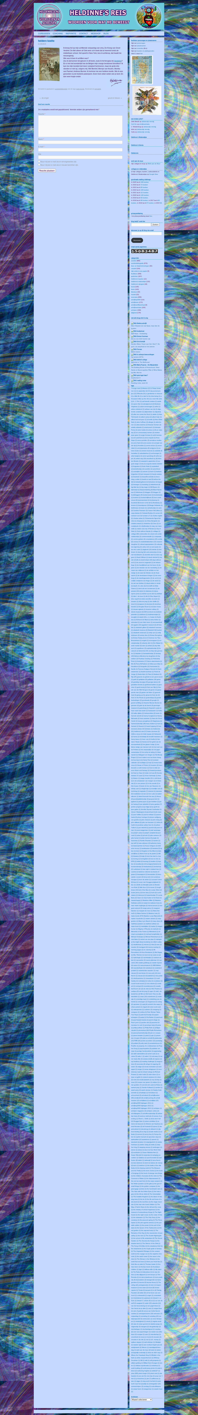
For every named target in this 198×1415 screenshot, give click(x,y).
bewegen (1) (137, 484)
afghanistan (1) (149, 412)
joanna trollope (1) (150, 814)
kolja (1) (144, 856)
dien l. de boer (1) (139, 596)
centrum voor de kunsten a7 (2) (141, 515)
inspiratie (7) (144, 791)
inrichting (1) (135, 791)
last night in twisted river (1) (152, 869)
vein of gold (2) (138, 1311)
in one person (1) (141, 783)
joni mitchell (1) (143, 827)
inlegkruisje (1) (146, 788)
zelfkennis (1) (155, 1378)
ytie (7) (149, 1378)
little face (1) (144, 887)
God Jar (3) (156, 695)
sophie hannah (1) (142, 1137)
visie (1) (135, 1324)
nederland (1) (149, 968)
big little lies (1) (136, 487)
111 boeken (144, 192)
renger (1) (141, 1069)
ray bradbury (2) (136, 1061)
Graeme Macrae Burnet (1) (152, 703)
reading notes (141, 380)
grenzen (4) (135, 705)
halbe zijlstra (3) (138, 713)
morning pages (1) (137, 950)
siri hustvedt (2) (148, 1126)
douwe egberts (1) (139, 609)
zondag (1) (147, 1386)
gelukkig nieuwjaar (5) (140, 682)
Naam (41, 139)
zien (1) (133, 1381)
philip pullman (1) (139, 1027)
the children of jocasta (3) (141, 1176)
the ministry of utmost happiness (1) (145, 1209)
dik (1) (148, 596)
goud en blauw (115, 98)
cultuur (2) (145, 547)
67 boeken (150, 203)
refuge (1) (149, 1064)
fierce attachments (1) (154, 661)
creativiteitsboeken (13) (148, 541)
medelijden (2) (146, 926)
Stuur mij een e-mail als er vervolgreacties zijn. (58, 161)
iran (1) (145, 794)
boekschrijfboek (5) (147, 497)
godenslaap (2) (151, 697)
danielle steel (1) (150, 554)
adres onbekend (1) (137, 409)
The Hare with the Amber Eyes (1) (142, 1191)
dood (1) (134, 604)
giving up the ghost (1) (144, 695)
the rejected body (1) (148, 1230)
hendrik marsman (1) (155, 736)
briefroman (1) (135, 508)
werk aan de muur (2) (143, 1350)
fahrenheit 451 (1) (145, 651)
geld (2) (135, 679)
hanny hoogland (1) (150, 716)
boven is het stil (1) (146, 502)
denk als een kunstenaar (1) (147, 588)
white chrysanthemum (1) (145, 1358)
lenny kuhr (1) (148, 877)
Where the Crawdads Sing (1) (141, 1355)
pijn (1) (153, 1035)
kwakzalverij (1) (149, 866)
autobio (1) (148, 469)
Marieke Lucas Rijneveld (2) (153, 916)
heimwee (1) (149, 729)
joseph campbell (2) (151, 833)
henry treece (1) (136, 739)
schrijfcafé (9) (138, 1098)
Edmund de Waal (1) (143, 619)
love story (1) (146, 892)
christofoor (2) (148, 523)
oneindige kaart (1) (142, 999)
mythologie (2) (138, 957)
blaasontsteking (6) (146, 489)
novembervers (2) (149, 986)
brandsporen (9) (143, 505)
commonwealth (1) (148, 536)
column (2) (153, 534)
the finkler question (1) (138, 1183)
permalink (98, 89)
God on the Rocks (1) (138, 697)
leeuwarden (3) (153, 874)
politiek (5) (136, 1043)
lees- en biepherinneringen (140, 266)
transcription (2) (141, 1280)
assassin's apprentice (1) (149, 461)
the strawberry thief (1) (155, 1246)
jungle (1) (155, 838)
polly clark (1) (145, 1043)
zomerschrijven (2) (137, 1386)
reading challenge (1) (149, 1061)
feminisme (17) (142, 661)
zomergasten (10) (155, 1384)
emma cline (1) (145, 635)
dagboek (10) (147, 549)
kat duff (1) (134, 843)
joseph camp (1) (138, 833)
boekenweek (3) (148, 495)
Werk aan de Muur (154, 163)
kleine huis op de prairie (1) (149, 853)
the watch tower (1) (143, 1256)
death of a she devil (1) (141, 586)
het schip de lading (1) (149, 752)
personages (141, 43)
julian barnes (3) (146, 838)
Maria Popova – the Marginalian (147, 365)
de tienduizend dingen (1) (146, 575)
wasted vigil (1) (138, 1345)
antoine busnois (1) (147, 451)
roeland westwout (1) (150, 1077)
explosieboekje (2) (153, 648)
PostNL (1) (134, 1046)
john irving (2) (157, 820)
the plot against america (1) (147, 1222)
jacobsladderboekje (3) (141, 799)
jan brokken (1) (154, 801)
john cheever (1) (146, 820)
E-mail (41, 146)
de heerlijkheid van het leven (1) (147, 565)
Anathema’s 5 (135, 378)
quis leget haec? (142, 375)
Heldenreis (134, 153)
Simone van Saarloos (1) (154, 1124)
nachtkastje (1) (148, 957)
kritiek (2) (140, 861)
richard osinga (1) (149, 1072)
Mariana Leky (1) (154, 913)
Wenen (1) (145, 1347)
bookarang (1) (154, 500)
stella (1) (154, 1144)
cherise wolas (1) (139, 518)
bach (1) (153, 471)
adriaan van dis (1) (151, 409)
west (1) (153, 1350)
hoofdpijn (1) (144, 762)
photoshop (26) (144, 1030)
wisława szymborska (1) (143, 1365)
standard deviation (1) (138, 1142)
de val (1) (156, 578)
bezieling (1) (146, 484)
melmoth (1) (157, 929)
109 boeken (145, 190)
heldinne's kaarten (137, 279)
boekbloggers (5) (136, 495)
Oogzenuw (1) (152, 1001)
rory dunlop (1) (156, 1079)
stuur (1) (147, 1150)
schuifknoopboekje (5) (150, 1113)
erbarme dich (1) (147, 643)
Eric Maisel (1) (157, 643)
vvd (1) (148, 1339)
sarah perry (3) (136, 1090)
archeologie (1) (156, 453)
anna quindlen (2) (143, 440)
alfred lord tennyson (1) (139, 419)
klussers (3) (137, 856)
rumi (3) (144, 1085)
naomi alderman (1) (152, 960)
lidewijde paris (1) (149, 885)
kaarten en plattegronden (145, 51)
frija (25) (134, 677)
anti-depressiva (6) (143, 448)
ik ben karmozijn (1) (151, 775)
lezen (133, 289)
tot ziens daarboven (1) (147, 1277)
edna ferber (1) (155, 619)
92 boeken (144, 198)
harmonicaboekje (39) (138, 723)
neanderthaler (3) (139, 968)
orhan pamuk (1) (136, 1007)
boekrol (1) (136, 497)
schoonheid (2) (136, 1095)
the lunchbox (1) (145, 1202)
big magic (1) (145, 487)
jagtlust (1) (134, 801)
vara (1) (150, 1308)
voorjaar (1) (141, 1334)
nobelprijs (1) (142, 981)
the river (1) (141, 1235)
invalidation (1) (138, 794)
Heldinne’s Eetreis (137, 145)
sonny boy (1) (149, 1134)
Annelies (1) (142, 445)
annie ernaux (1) (151, 445)
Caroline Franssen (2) (140, 510)
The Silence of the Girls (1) (151, 1243)
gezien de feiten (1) (148, 692)
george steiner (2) (154, 682)
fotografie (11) (145, 666)
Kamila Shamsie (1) (146, 840)
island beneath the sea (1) (147, 796)
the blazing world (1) (144, 1168)
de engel (44, 98)
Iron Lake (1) (153, 794)
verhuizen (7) (158, 1313)
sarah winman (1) (147, 1090)
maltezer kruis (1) (156, 903)
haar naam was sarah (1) (139, 710)
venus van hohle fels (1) (152, 1311)
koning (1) (136, 859)
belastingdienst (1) (142, 482)
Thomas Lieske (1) (151, 1264)
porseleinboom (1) (156, 1043)
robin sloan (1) (153, 1074)
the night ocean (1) (144, 1215)
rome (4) (136, 1079)
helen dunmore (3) (153, 731)
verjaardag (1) (135, 1316)
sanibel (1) (158, 1087)
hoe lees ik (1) (138, 760)
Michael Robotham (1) (153, 937)
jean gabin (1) (135, 809)
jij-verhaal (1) (151, 812)
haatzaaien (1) (153, 710)
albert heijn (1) (157, 417)
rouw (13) (134, 1082)
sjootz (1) (156, 1126)
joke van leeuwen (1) (149, 822)
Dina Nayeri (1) (155, 596)
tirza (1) (133, 1274)
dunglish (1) (135, 617)
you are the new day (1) (147, 1376)
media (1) (154, 926)
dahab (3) (155, 549)
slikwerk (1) (154, 1129)
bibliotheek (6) (155, 484)
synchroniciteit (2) (153, 1157)
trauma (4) (142, 1282)
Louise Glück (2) (156, 890)
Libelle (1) (139, 885)
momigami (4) (143, 947)
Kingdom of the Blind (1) (150, 851)
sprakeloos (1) (146, 1139)
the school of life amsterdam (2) (143, 1238)
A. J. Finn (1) (137, 401)
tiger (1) (141, 1269)
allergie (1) (151, 422)
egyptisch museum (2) (148, 625)
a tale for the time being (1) (151, 396)
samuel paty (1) (136, 1087)
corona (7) (136, 541)
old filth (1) (141, 994)
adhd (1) (157, 406)
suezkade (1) (137, 1152)
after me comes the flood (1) (142, 414)
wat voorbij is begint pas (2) (153, 1345)
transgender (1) (152, 1280)
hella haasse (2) (148, 734)
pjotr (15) (139, 1038)
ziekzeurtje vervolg (148, 121)
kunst (133, 286)
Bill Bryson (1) (155, 487)
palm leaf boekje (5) (147, 1014)
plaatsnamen (141, 45)
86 (161, 203)
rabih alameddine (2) (140, 1053)
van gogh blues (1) (154, 1306)
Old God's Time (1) (152, 994)
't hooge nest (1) (136, 388)
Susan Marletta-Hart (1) (150, 1152)
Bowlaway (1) (157, 502)
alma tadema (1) (141, 425)
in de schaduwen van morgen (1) (144, 781)
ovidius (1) (143, 1012)
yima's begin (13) (144, 1373)
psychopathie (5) (145, 1048)
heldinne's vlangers (137, 284)
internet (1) (152, 791)
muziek (133, 294)
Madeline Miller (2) (149, 900)
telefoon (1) (143, 1165)
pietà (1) (148, 1035)
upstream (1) (148, 1298)
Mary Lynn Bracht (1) (145, 921)
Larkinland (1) (137, 869)
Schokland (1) (153, 1092)
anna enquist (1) (150, 438)
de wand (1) (156, 580)
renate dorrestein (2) (151, 1066)
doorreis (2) (150, 604)
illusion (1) (136, 778)
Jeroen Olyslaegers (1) (138, 812)
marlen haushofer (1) (138, 918)
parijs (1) (143, 1017)
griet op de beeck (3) (146, 705)
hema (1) (136, 736)
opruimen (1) (137, 1004)
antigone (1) (154, 448)
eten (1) (144, 645)
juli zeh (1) (146, 835)
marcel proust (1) (153, 905)
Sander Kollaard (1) (148, 1087)
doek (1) (157, 599)
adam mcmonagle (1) (147, 406)
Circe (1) (156, 523)
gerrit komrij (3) (142, 687)
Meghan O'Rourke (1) (145, 929)
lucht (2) (154, 892)
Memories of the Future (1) (140, 931)
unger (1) (150, 1295)
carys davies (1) (136, 513)
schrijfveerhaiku (144, 124)
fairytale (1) (139, 653)
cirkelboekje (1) (146, 526)
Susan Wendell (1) (137, 1155)
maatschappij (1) (136, 900)
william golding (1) (137, 1363)
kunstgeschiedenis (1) (153, 864)
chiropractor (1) (142, 521)
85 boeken (144, 187)
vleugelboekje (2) (155, 1326)
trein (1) (153, 1285)
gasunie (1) (141, 677)
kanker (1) (157, 840)
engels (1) (145, 640)
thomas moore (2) (146, 1267)
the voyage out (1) (143, 1254)
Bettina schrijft (142, 323)
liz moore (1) (152, 887)
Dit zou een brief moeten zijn (140, 339)
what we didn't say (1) (155, 1352)
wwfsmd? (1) (156, 1371)
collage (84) (135, 534)
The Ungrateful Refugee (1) (142, 1251)
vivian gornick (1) (144, 1324)
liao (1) (133, 885)
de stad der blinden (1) (145, 573)
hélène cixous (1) (137, 734)
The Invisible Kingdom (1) (141, 1196)
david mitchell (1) (154, 557)
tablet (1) (141, 1160)
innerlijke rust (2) (156, 788)
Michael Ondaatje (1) (138, 937)
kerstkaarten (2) (147, 848)
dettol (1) (142, 591)
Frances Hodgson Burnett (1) (148, 669)
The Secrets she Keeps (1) (148, 1241)
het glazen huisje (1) (150, 744)
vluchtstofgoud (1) (149, 1329)
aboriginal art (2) (148, 404)
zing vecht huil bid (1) (150, 1381)
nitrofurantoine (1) (139, 978)
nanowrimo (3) (141, 960)
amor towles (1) (143, 430)
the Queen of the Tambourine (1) (148, 1228)
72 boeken (144, 185)
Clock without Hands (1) (144, 531)
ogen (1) (152, 991)
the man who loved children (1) (146, 1204)
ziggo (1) (139, 1381)
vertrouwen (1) (147, 1319)
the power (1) (146, 1225)
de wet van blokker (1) (138, 583)
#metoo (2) (146, 388)
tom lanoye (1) (152, 1274)
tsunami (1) (149, 1290)
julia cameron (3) (155, 835)
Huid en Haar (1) (138, 773)
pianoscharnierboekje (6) (141, 1033)
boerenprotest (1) (143, 500)
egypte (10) (137, 625)
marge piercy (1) (148, 908)
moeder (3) (134, 947)
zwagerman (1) (149, 1389)
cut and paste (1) (155, 547)
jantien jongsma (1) (137, 807)
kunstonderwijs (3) (137, 866)
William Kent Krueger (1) (151, 1363)
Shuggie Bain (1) (139, 1121)
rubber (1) (156, 1082)
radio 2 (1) (148, 1056)
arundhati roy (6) (152, 458)
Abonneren (137, 240)
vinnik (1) (149, 1321)
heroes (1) (145, 742)
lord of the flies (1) (144, 890)
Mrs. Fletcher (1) (138, 955)
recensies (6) (141, 1064)
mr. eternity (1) (148, 950)
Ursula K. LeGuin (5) (144, 1300)
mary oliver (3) (157, 921)
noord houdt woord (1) (138, 983)
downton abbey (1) (152, 609)
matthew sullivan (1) (152, 924)
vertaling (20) (154, 1316)
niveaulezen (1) (151, 978)
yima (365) (134, 1373)
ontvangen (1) (142, 1001)
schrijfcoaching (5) (149, 1098)
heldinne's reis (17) (140, 731)
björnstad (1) (135, 489)
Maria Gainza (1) (142, 913)
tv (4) (154, 1290)
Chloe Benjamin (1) (153, 521)
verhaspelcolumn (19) (146, 1313)
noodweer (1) (158, 981)
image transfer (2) (146, 778)
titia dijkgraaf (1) (142, 1274)
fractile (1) (134, 669)
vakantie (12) (156, 1303)
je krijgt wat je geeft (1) (151, 807)
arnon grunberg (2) (149, 456)
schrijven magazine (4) (138, 1111)
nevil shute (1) (143, 973)
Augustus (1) (137, 466)
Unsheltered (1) (138, 1298)
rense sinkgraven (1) (151, 1069)
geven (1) (154, 690)
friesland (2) (157, 674)
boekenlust (140, 331)
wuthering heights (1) (144, 1371)
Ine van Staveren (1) (154, 786)
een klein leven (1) (146, 622)
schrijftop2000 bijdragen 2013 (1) (142, 1108)
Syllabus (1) (143, 1157)
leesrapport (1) (142, 874)
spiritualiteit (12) (136, 1139)
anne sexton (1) (148, 443)
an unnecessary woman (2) (145, 432)
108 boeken (145, 182)
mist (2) (153, 944)
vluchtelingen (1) (136, 1329)
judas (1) (139, 835)
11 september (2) (142, 391)
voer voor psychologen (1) (142, 1332)
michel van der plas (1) (148, 939)
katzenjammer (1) (139, 846)
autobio (133, 260)
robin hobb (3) (143, 1074)
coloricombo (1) (144, 534)
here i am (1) (146, 739)
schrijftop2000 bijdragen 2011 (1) (142, 1103)
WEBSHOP (96, 33)
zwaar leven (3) (138, 1389)
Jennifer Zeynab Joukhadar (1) (151, 809)
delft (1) (151, 586)
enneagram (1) (154, 640)
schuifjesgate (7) (136, 1113)
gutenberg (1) (144, 708)
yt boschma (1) (141, 1378)
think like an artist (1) (138, 1264)
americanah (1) (149, 427)
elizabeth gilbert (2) (142, 627)
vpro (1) (147, 1334)
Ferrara (139, 349)
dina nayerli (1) (136, 599)
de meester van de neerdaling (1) (148, 567)
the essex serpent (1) (155, 1181)
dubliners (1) (143, 614)
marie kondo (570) (137, 916)
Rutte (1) (159, 1085)
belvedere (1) (152, 482)
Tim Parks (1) (137, 1272)
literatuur (134, 292)
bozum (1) (134, 505)
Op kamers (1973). (137, 357)
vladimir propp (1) (156, 1324)
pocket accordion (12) (148, 1040)
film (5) (133, 664)
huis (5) (153, 773)
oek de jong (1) (144, 991)
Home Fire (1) (147, 760)
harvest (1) (134, 726)
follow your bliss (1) (156, 664)
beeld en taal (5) (147, 479)
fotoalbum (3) (135, 666)
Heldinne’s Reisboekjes (139, 137)
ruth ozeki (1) (151, 1085)
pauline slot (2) (146, 1022)
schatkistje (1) (143, 1092)
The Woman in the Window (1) (147, 1259)
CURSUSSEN (44, 33)
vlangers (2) (145, 1326)
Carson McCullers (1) (155, 510)
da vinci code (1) (136, 549)
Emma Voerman (142, 336)
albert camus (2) (146, 417)
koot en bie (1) (155, 859)
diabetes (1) (150, 591)
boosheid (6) (135, 502)
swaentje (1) (148, 1155)
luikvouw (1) (142, 895)
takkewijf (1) (148, 1160)
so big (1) (145, 1131)
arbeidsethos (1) (145, 453)
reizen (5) (134, 1066)
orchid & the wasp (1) (155, 1004)
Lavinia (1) (134, 872)
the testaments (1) (137, 1248)
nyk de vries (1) (146, 988)
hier (141, 53)
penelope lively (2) (151, 1025)
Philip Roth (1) (150, 1027)
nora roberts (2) (152, 983)
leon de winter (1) (145, 879)
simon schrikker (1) (151, 1121)
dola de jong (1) (144, 601)
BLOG (106, 33)
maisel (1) (146, 903)
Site (39, 154)
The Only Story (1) (151, 1217)
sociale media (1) (154, 1131)
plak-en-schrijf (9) (148, 1038)
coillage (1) (156, 531)
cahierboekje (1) (152, 508)
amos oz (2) (152, 430)
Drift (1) (146, 612)
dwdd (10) (142, 617)
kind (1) (138, 851)
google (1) (155, 700)
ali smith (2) (151, 419)
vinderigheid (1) (141, 1321)
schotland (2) (146, 1095)
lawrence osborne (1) (146, 872)
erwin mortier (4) (136, 645)
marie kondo (80, 89)
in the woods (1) (153, 783)
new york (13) (152, 973)
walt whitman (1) (149, 1342)
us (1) (153, 1300)
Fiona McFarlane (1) (142, 664)
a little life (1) (137, 396)
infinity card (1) (136, 788)
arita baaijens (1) (136, 456)
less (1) (135, 882)
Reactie (41, 114)
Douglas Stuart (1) (145, 606)
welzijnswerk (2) (136, 1347)
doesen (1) (134, 601)
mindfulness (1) (138, 944)
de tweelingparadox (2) (144, 578)
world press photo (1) (150, 1368)
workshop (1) (155, 1365)
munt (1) (147, 955)
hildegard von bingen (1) (146, 755)
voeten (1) (154, 1332)
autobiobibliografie (61, 89)
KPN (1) (133, 861)
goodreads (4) (147, 700)
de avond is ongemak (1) (144, 562)
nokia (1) (150, 981)
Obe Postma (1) (156, 988)
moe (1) (159, 944)
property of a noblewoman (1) (148, 1046)
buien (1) (144, 508)
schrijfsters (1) (144, 1100)
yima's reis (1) (154, 1373)
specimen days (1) (155, 1137)
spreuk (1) (155, 1139)
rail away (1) (156, 1056)
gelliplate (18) (151, 679)
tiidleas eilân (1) (150, 1269)
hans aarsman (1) (146, 718)
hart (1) (159, 723)
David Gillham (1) (142, 557)
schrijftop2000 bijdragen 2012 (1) (142, 1105)
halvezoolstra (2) (149, 713)
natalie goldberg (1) (144, 962)
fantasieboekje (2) (149, 653)
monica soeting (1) (154, 947)
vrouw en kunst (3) (147, 1337)
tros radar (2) (143, 1287)
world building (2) (136, 1368)
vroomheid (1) (135, 1337)
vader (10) (148, 1303)
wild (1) (147, 1360)
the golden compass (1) (149, 1186)
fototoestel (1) (154, 666)
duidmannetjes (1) (154, 614)
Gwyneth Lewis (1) (155, 708)
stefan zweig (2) (145, 1144)
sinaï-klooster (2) (136, 1126)
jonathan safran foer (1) (145, 825)
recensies (134, 297)
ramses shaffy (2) (149, 1059)
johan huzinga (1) (143, 817)
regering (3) (156, 1064)
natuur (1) (136, 965)
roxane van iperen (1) (145, 1082)
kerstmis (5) (156, 848)
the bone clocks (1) (149, 1170)
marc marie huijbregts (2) (139, 905)
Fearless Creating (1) (145, 658)
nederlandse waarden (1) (147, 970)
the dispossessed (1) (153, 1178)
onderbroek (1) (152, 996)
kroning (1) (146, 861)
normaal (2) (139, 986)
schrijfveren (135, 302)
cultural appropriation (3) (148, 544)
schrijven (134, 310)
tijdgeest (134, 312)
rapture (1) (158, 1059)
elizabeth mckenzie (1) (140, 632)
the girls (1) (150, 1183)
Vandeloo (118, 61)
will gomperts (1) (155, 1360)
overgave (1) (135, 1012)
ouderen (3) (148, 1009)
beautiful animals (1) (149, 476)
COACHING (58, 33)
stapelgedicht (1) (151, 1142)
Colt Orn (134, 124)
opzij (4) (144, 1004)
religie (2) (141, 1066)
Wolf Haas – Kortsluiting (139, 333)
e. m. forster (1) (152, 617)
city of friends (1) (150, 528)
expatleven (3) (141, 648)
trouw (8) (151, 1287)
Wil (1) (142, 1360)
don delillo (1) (154, 601)
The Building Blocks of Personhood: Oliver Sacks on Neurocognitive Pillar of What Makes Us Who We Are (146, 370)
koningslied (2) (145, 859)
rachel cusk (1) (152, 1053)
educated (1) (135, 622)
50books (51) (141, 393)
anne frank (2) (138, 443)
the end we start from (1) (139, 1181)
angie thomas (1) (146, 435)
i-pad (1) (141, 775)
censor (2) (158, 513)
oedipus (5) (135, 991)
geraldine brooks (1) (138, 684)
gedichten (134, 276)
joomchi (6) (152, 827)
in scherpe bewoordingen (145, 354)
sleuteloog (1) (145, 1129)
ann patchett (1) (138, 438)
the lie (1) (143, 1199)
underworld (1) (142, 1295)
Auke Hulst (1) (146, 466)
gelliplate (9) (143, 679)
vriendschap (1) (156, 1334)
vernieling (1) (145, 1316)
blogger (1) (156, 492)
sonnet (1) (140, 1134)
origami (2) (146, 1007)
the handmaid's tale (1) (154, 1189)
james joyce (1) (144, 801)
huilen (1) (148, 773)
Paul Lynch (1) (136, 1022)
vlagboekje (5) (136, 1326)
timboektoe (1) (147, 1272)
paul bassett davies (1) (141, 1020)
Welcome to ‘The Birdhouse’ (140, 362)
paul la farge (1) (154, 1020)
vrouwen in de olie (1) (138, 1339)
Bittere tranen (135, 352)
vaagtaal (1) (140, 1303)
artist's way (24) (141, 458)
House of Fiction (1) (143, 765)
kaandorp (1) (135, 840)
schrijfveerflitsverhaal (138, 305)
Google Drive (153, 174)
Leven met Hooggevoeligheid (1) (149, 882)
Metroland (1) (153, 931)
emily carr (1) (153, 632)
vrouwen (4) (157, 1337)
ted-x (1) (136, 1165)
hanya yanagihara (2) (145, 721)
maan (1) (140, 898)
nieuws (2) (141, 975)
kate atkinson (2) (144, 843)
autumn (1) (146, 471)
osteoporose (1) (138, 1009)
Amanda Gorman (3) (154, 425)
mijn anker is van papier (139, 271)
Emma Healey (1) (139, 638)
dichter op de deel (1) (149, 593)
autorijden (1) (137, 471)
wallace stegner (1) (137, 1342)
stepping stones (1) (146, 1147)
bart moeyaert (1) (146, 474)
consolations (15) (151, 539)
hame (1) (159, 713)
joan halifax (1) (138, 814)
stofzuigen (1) (157, 1147)
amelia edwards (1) (137, 427)
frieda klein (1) (142, 674)
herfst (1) (154, 739)
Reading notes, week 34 (139, 383)
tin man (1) (156, 1272)
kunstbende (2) (141, 864)
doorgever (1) (141, 604)
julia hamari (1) (136, 838)
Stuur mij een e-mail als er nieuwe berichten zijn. (59, 165)
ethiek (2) (151, 645)
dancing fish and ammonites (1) (148, 552)
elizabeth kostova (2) (140, 630)
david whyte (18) (146, 560)
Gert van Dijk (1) (152, 687)
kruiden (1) (154, 861)
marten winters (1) (151, 918)
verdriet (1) (134, 1313)
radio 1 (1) (141, 1056)
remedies (140, 48)
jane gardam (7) (156, 804)
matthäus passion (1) (138, 924)
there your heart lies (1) (154, 1261)
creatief (133, 268)
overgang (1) (157, 1009)
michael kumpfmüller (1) (154, 934)
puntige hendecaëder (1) (145, 1051)
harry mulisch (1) (151, 723)
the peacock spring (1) (147, 1220)
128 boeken (145, 195)
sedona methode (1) (147, 1116)
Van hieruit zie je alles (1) (139, 1308)
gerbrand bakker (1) (151, 684)
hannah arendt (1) (137, 716)
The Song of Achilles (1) (139, 1246)
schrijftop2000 (136, 299)
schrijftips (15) (153, 1100)
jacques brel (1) (154, 799)
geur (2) (147, 690)
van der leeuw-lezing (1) (139, 1306)
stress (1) (141, 1150)
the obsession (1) (139, 1217)
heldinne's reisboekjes (138, 281)
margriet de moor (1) (146, 911)
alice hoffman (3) (142, 422)
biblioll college (142, 360)
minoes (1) (147, 944)
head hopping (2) (152, 726)
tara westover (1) (139, 1163)
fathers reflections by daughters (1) (146, 656)
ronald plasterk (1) (145, 1079)
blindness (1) (140, 492)
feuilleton (134, 273)
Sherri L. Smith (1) (144, 1118)
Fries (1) (150, 674)
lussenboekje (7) (152, 895)
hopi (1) (151, 762)
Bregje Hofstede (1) (155, 505)
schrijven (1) (158, 1108)
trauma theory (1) (152, 1282)
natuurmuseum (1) (146, 965)
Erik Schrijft (141, 341)
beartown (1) (137, 476)
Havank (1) (142, 726)
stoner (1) (134, 1150)
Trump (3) (141, 1290)
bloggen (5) (149, 492)
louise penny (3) (136, 892)
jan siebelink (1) (145, 804)
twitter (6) (143, 1293)
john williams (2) (136, 822)
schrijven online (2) (153, 1111)
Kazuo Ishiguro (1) (151, 846)
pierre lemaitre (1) (139, 1035)
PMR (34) (137, 1040)
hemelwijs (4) (144, 736)
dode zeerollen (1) (147, 599)
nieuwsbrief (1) (150, 975)
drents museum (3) (137, 612)
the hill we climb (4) (143, 1194)
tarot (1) (147, 1163)
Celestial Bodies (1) (148, 513)
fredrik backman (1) (147, 671)
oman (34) (143, 996)
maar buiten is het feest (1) (153, 898)
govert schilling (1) (137, 703)
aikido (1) (156, 414)
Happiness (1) (157, 721)
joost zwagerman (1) (143, 830)
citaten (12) (141, 528)
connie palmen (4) (139, 539)
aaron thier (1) (138, 404)
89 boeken (144, 200)
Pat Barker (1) (151, 1017)
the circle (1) (155, 1176)
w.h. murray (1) (156, 1339)
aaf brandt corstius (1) (149, 401)
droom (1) (152, 612)
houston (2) (154, 765)
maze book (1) (136, 926)
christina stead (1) (137, 523)
